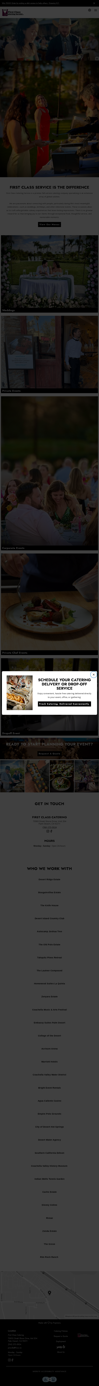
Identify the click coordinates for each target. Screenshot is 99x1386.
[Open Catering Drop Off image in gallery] (30, 677)
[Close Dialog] (94, 674)
